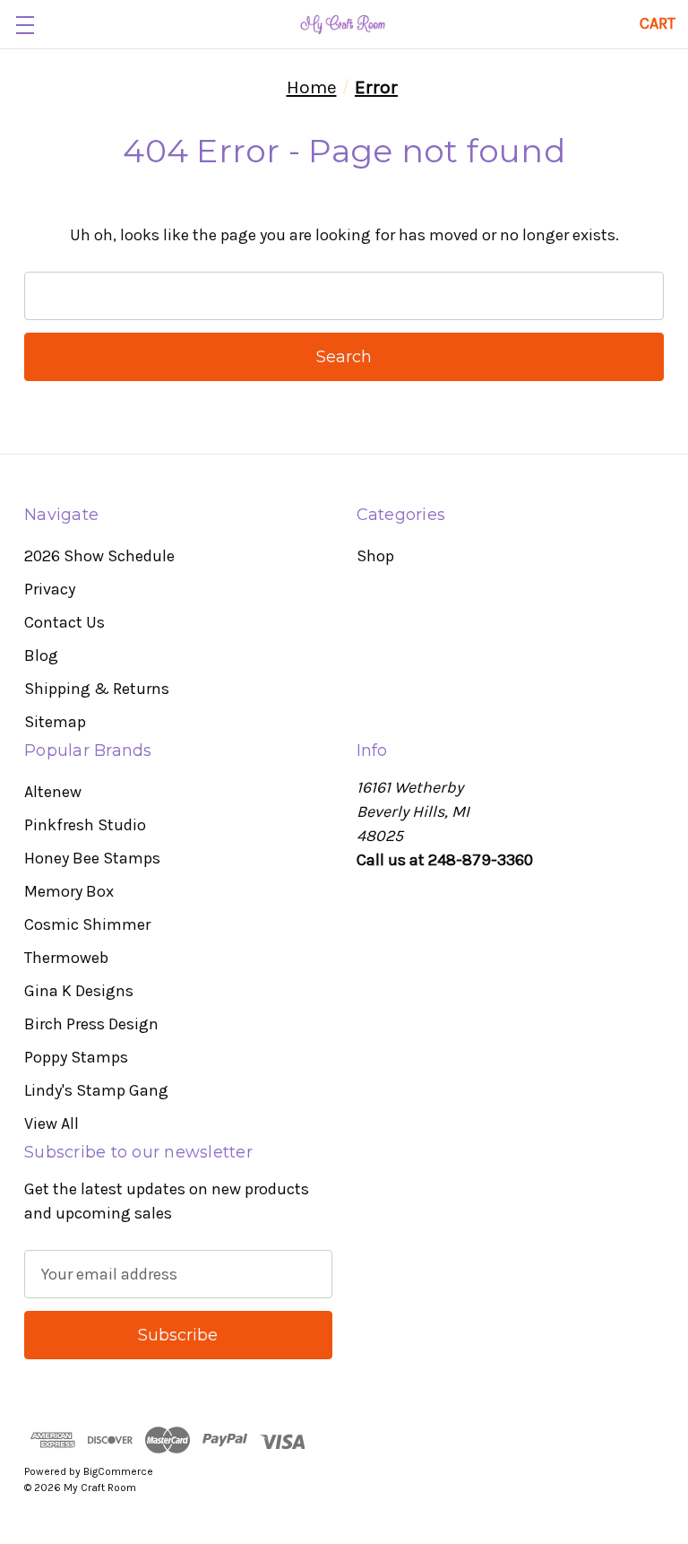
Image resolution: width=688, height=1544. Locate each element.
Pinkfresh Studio (85, 825)
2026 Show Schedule (99, 556)
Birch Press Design (91, 1024)
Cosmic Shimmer (87, 924)
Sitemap (55, 722)
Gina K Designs (78, 991)
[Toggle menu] (24, 24)
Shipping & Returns (96, 688)
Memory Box (69, 891)
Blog (41, 655)
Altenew (53, 792)
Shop (375, 556)
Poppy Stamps (76, 1057)
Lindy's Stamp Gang (96, 1090)
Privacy (49, 589)
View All (51, 1123)
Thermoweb (66, 957)
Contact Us (64, 622)
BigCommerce (118, 1471)
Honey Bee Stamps (92, 858)
